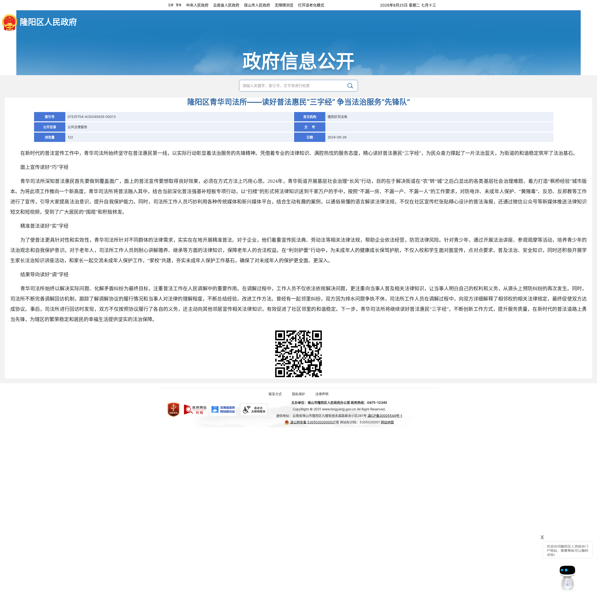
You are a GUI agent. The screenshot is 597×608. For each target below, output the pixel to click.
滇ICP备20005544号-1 (385, 416)
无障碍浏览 (284, 5)
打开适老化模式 (311, 5)
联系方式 (275, 394)
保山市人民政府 (257, 5)
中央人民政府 (197, 5)
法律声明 (321, 394)
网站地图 (387, 422)
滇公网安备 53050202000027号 (314, 422)
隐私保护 (298, 394)
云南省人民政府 (226, 5)
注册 (171, 5)
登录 (178, 5)
